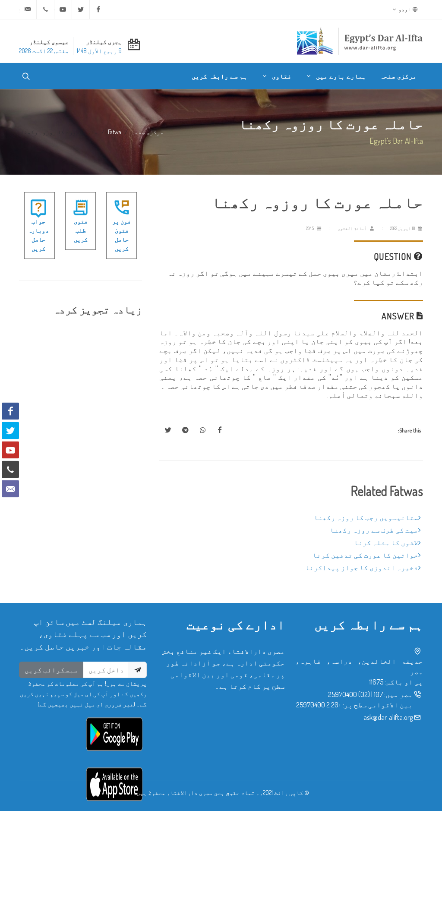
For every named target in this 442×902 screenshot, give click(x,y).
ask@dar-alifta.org (388, 717)
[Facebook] (98, 9)
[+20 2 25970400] (45, 9)
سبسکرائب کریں (51, 669)
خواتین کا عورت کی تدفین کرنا (365, 555)
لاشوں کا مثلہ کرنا (386, 542)
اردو (404, 9)
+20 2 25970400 (318, 704)
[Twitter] (80, 9)
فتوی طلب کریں (81, 230)
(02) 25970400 (349, 694)
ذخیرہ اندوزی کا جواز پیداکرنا (361, 567)
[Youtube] (63, 9)
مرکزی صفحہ (147, 132)
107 (378, 694)
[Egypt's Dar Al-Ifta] (359, 41)
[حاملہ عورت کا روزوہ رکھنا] (219, 430)
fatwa (114, 132)
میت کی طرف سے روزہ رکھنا (374, 530)
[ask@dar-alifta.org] (27, 9)
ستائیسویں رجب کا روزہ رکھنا (366, 517)
